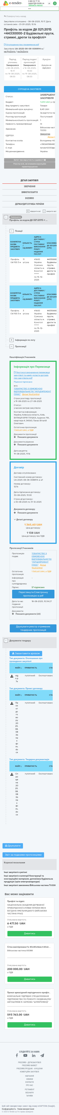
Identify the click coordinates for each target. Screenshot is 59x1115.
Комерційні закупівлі (29, 1072)
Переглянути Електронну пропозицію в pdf (33, 594)
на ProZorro (10, 51)
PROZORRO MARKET (29, 1065)
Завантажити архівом (27, 653)
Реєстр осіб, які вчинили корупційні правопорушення (29, 165)
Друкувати (13, 845)
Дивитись (29, 933)
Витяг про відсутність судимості (29, 160)
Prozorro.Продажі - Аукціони (29, 1068)
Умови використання (25, 1109)
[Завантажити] (11, 677)
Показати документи (27, 437)
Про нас (29, 1085)
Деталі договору (24, 519)
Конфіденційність (9, 1109)
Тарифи (29, 1096)
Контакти (29, 1082)
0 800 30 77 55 (34, 1)
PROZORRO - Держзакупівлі (29, 1062)
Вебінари (29, 1093)
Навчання (29, 1076)
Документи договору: (24, 509)
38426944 (45, 134)
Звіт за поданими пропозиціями (23, 854)
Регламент (29, 1089)
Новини (29, 1079)
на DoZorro (22, 51)
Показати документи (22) (28, 614)
